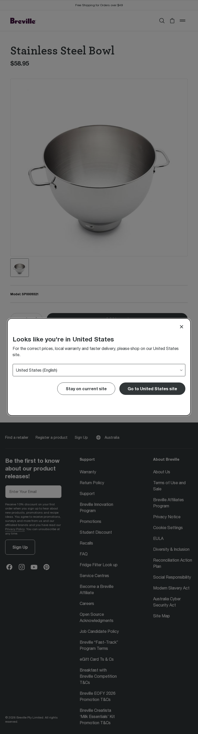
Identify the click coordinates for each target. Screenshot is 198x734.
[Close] (181, 327)
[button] (152, 388)
